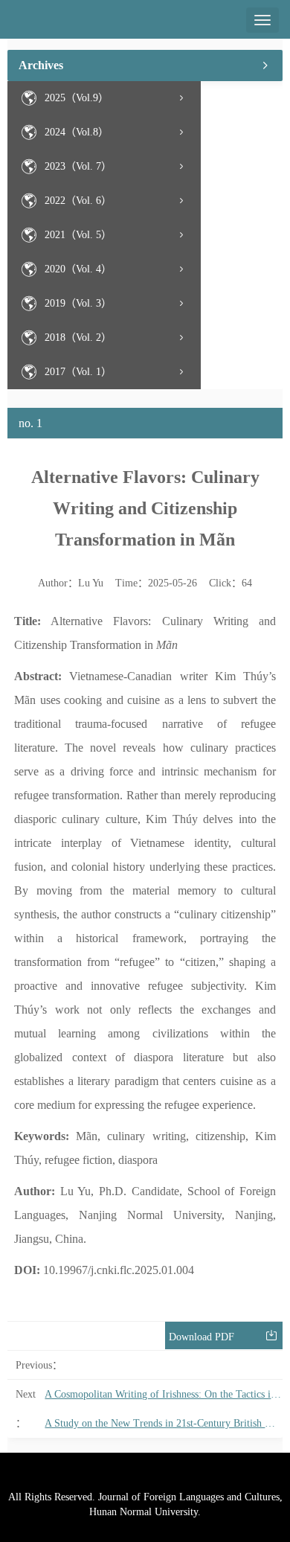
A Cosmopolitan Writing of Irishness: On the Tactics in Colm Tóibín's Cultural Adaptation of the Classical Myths (164, 1394)
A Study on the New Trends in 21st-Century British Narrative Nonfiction (164, 1423)
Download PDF (201, 1337)
